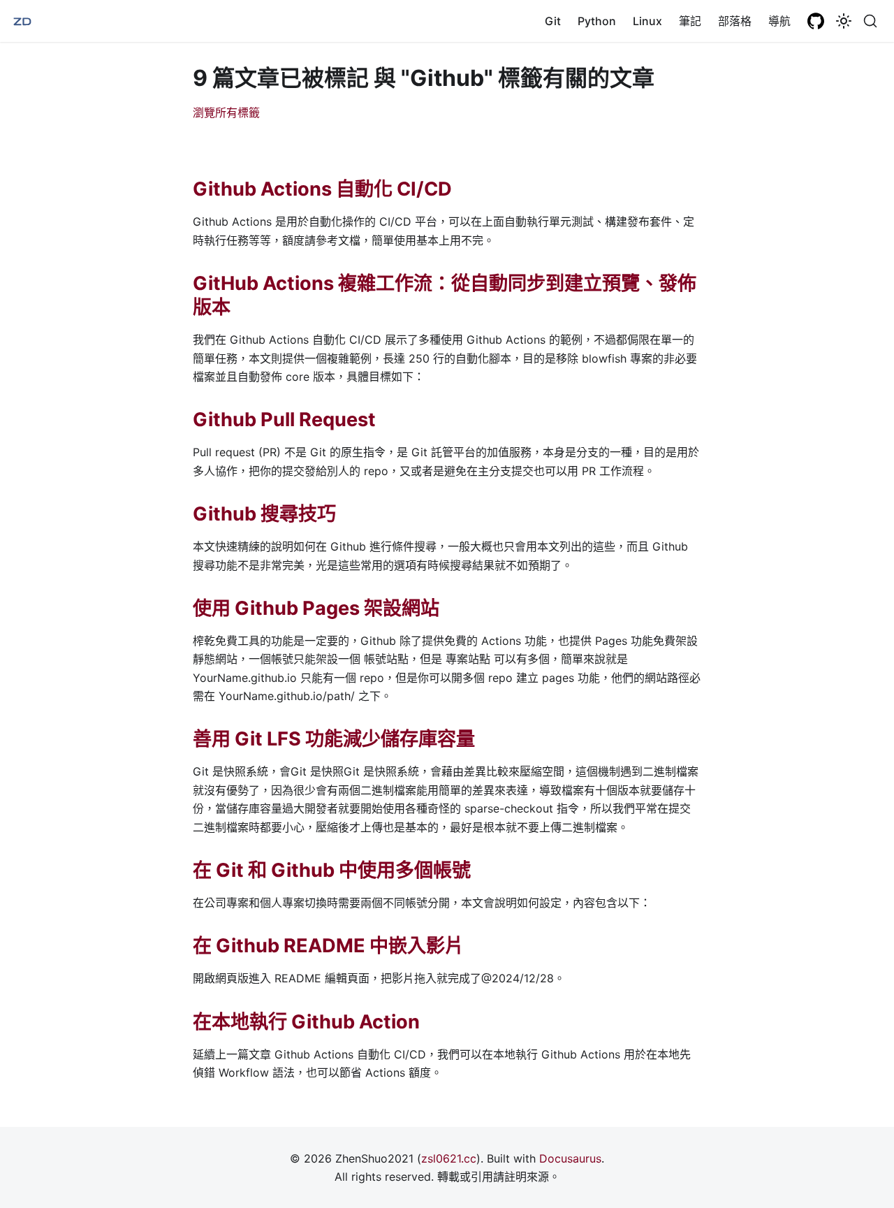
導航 (779, 21)
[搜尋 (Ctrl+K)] (870, 21)
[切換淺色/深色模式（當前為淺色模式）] (844, 21)
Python (597, 21)
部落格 (735, 21)
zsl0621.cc (448, 1158)
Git (553, 21)
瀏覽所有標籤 (226, 112)
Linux (647, 21)
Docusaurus (570, 1158)
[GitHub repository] (816, 21)
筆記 (690, 21)
